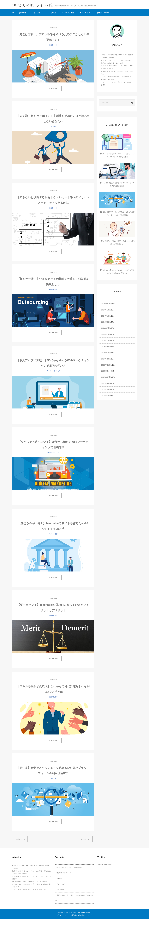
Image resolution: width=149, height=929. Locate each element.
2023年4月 (105, 396)
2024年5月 (105, 334)
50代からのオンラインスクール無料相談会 (69, 867)
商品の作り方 (53, 289)
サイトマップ (60, 884)
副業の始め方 (53, 697)
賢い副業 (22, 13)
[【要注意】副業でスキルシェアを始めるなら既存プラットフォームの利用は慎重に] (53, 799)
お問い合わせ (60, 889)
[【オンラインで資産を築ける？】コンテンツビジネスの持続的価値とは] (117, 171)
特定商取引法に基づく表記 (64, 873)
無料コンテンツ (103, 13)
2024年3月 (105, 347)
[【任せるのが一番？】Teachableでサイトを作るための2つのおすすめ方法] (53, 555)
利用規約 (59, 878)
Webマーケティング (53, 371)
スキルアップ (37, 13)
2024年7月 (105, 322)
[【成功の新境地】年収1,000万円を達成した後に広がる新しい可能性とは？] (117, 229)
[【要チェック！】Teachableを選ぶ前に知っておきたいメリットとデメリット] (53, 636)
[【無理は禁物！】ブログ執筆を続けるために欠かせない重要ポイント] (53, 66)
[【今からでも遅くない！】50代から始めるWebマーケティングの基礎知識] (53, 473)
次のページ (85, 839)
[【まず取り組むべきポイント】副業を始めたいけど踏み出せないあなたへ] (53, 147)
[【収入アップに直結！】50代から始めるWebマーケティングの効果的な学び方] (53, 392)
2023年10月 (106, 377)
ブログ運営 (52, 13)
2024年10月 (106, 304)
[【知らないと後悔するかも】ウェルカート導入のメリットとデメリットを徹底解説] (53, 229)
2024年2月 (105, 353)
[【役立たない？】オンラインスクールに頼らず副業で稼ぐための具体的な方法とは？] (117, 258)
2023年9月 (105, 383)
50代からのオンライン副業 (72, 912)
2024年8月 (105, 316)
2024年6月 (105, 328)
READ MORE (53, 88)
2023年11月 (106, 371)
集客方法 (53, 778)
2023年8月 (105, 389)
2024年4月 (105, 340)
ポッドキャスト (86, 13)
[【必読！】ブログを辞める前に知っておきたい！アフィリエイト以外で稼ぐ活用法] (117, 142)
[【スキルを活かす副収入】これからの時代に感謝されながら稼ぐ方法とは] (53, 718)
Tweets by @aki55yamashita (105, 864)
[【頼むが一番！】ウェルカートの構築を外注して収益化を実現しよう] (53, 310)
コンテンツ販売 (68, 13)
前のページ (21, 839)
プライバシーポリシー (63, 915)
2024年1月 (105, 359)
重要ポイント (53, 45)
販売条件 (80, 915)
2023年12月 (106, 365)
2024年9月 (105, 310)
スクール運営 (53, 534)
